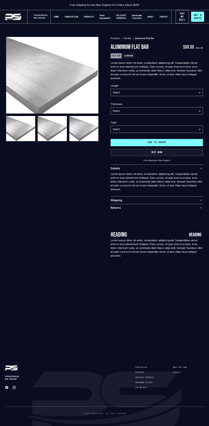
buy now (156, 152)
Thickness (116, 104)
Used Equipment (104, 16)
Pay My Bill (141, 387)
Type (113, 122)
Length (115, 85)
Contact (176, 372)
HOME (56, 16)
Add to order (157, 142)
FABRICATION (71, 16)
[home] (13, 16)
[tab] (20, 135)
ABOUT (150, 16)
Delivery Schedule (144, 377)
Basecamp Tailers (144, 382)
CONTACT (163, 16)
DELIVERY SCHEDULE (121, 16)
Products (139, 372)
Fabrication (141, 367)
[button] (157, 92)
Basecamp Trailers (137, 16)
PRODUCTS (89, 16)
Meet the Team (180, 367)
